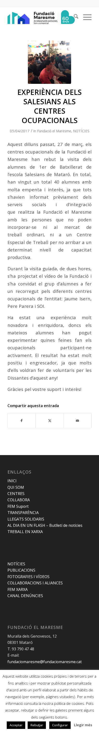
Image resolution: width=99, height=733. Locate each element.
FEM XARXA (17, 589)
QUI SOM (15, 487)
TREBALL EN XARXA (25, 531)
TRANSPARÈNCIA (23, 512)
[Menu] (85, 17)
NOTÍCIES (81, 130)
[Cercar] (73, 17)
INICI (12, 480)
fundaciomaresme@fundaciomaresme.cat (44, 661)
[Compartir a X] (49, 420)
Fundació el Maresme (54, 130)
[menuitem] (73, 17)
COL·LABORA (18, 499)
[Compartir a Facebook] (22, 420)
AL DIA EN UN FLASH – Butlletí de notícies (44, 525)
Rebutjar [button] (37, 725)
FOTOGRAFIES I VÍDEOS (28, 576)
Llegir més (83, 724)
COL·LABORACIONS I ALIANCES (35, 583)
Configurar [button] (60, 725)
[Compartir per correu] (77, 420)
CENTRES (16, 493)
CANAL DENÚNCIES (25, 595)
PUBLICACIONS (21, 570)
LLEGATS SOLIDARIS (25, 519)
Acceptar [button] (16, 725)
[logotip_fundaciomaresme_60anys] (41, 17)
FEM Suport (18, 506)
